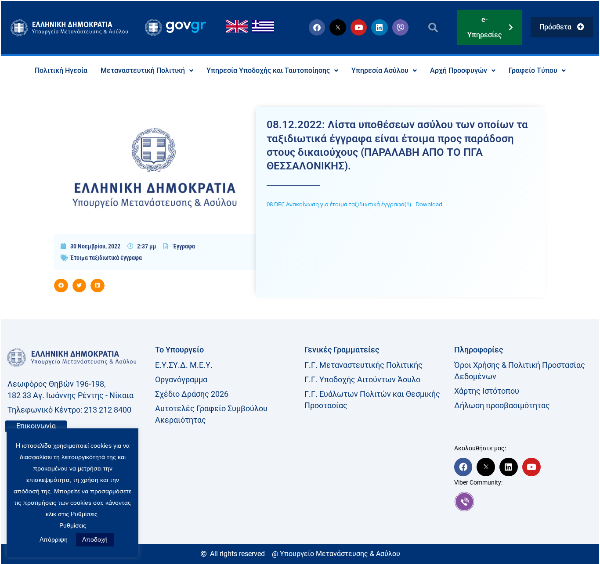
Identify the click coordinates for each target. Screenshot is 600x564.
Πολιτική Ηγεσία (61, 70)
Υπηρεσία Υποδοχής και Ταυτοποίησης (268, 70)
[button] (433, 27)
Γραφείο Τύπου (533, 70)
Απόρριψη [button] (54, 539)
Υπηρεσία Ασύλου (379, 70)
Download (429, 204)
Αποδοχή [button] (95, 539)
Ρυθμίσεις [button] (72, 525)
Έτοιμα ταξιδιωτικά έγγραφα (106, 257)
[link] (524, 501)
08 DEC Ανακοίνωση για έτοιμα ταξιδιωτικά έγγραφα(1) (339, 204)
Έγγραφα (184, 246)
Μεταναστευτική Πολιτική (143, 70)
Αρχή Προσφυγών (458, 70)
